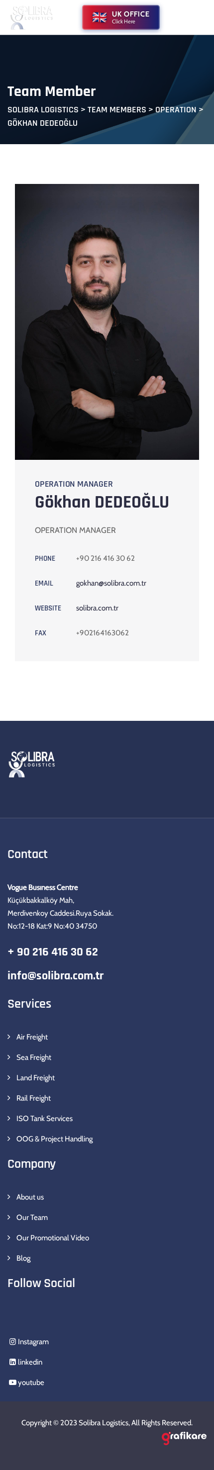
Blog (23, 1258)
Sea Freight (33, 1057)
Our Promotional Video (52, 1237)
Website (48, 608)
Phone (45, 558)
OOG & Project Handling (54, 1138)
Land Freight (35, 1077)
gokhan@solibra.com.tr (111, 583)
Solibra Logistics (103, 1422)
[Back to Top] (193, 1454)
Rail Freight (33, 1098)
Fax (40, 633)
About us (30, 1197)
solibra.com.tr (97, 608)
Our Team (32, 1217)
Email (44, 583)
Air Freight (32, 1037)
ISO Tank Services (44, 1118)
